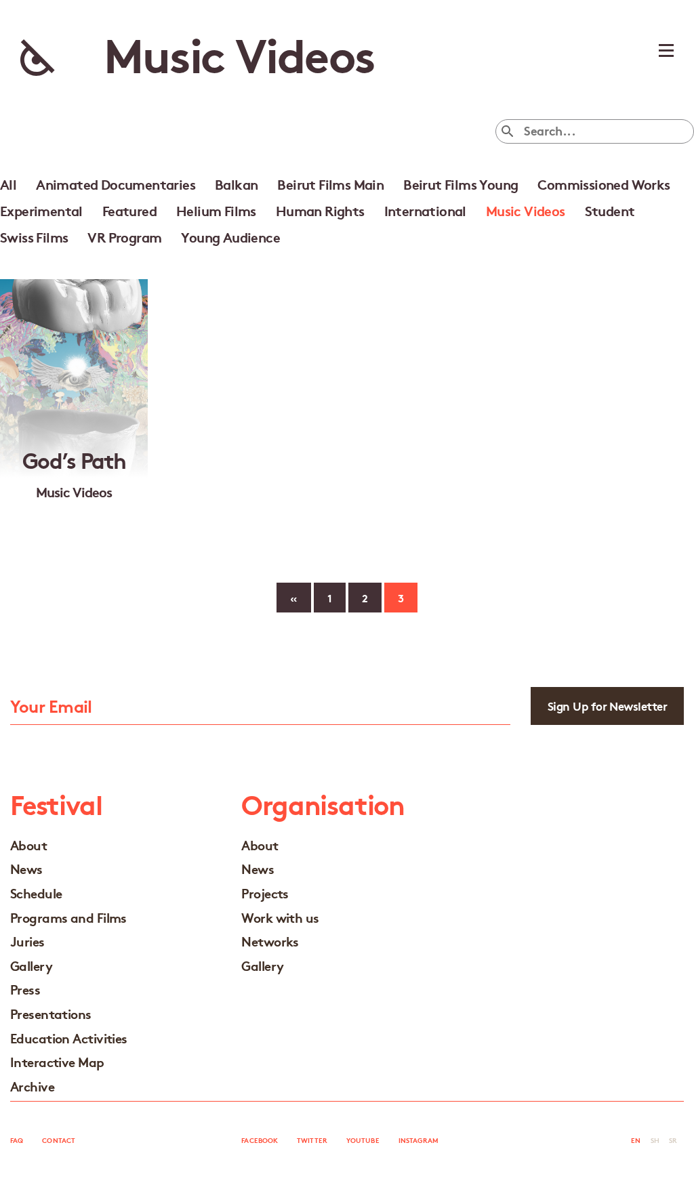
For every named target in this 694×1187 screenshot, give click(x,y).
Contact (58, 1140)
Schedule (36, 892)
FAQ (16, 1140)
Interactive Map (57, 1061)
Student (610, 210)
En (635, 1140)
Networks (270, 941)
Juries (27, 941)
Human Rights (320, 210)
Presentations (50, 1013)
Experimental (41, 210)
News (26, 868)
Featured (129, 210)
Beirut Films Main (330, 183)
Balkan (236, 183)
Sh (655, 1140)
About (28, 844)
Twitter (312, 1140)
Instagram (419, 1140)
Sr (673, 1140)
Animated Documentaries (115, 183)
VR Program (124, 236)
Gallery (31, 965)
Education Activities (68, 1037)
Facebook (259, 1140)
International (425, 210)
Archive (32, 1086)
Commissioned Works (603, 183)
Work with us (280, 917)
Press (25, 989)
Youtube (363, 1140)
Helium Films (216, 210)
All (8, 183)
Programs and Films (68, 917)
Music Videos (525, 210)
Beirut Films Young (460, 183)
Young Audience (230, 236)
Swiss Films (34, 236)
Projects (265, 892)
